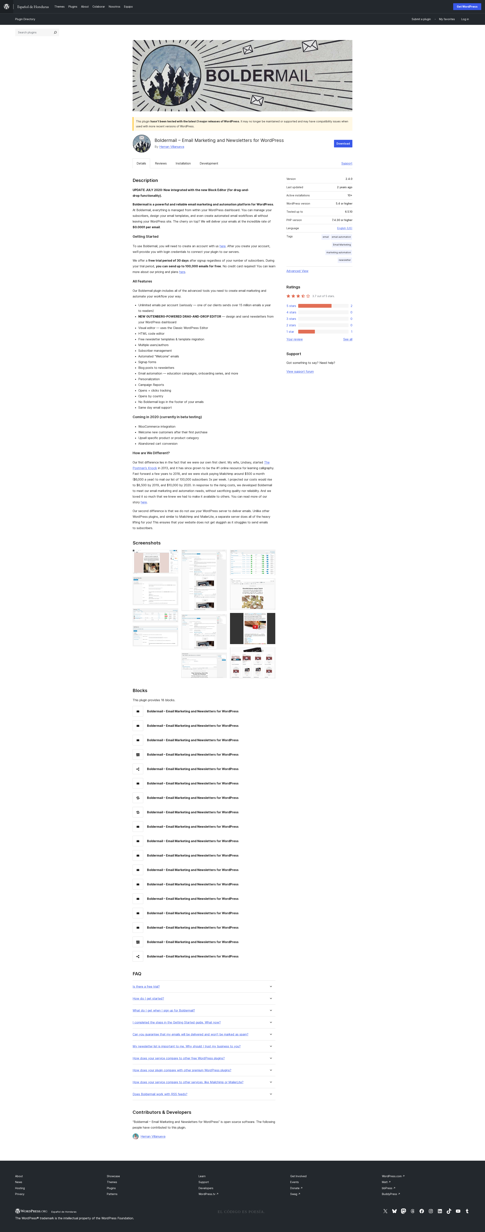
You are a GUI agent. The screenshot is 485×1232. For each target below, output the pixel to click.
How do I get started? (148, 998)
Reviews (161, 163)
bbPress (389, 1188)
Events (294, 1182)
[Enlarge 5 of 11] (222, 555)
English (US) (344, 228)
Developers (206, 1188)
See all (347, 339)
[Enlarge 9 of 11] (270, 583)
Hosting (20, 1188)
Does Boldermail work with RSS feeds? (160, 1094)
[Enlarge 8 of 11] (270, 555)
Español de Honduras (64, 1211)
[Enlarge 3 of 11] (173, 613)
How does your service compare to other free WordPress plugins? (179, 1058)
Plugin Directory (25, 19)
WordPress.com (393, 1176)
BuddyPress (391, 1194)
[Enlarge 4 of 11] (173, 631)
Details (141, 163)
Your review (294, 339)
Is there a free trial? (146, 986)
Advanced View (297, 271)
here (223, 246)
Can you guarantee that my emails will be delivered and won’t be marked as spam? (190, 1034)
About (19, 1176)
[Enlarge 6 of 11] (222, 619)
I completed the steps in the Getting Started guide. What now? (177, 1022)
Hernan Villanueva (171, 147)
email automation (341, 236)
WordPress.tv (209, 1194)
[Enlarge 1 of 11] (173, 555)
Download (343, 143)
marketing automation (338, 252)
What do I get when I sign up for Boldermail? (164, 1010)
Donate (296, 1188)
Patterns (112, 1194)
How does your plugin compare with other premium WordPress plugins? (182, 1070)
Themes (112, 1182)
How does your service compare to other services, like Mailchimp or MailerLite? (188, 1082)
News (18, 1182)
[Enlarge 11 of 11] (270, 652)
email (326, 236)
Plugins (111, 1188)
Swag (295, 1194)
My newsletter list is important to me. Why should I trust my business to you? (187, 1046)
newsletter (345, 260)
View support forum (300, 371)
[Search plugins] (55, 32)
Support (346, 163)
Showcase (113, 1176)
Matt (386, 1182)
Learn (202, 1176)
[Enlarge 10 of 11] (270, 618)
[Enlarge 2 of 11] (173, 582)
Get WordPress (467, 6)
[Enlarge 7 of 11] (222, 658)
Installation (183, 163)
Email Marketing (342, 244)
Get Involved (298, 1176)
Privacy (19, 1194)
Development (209, 163)
